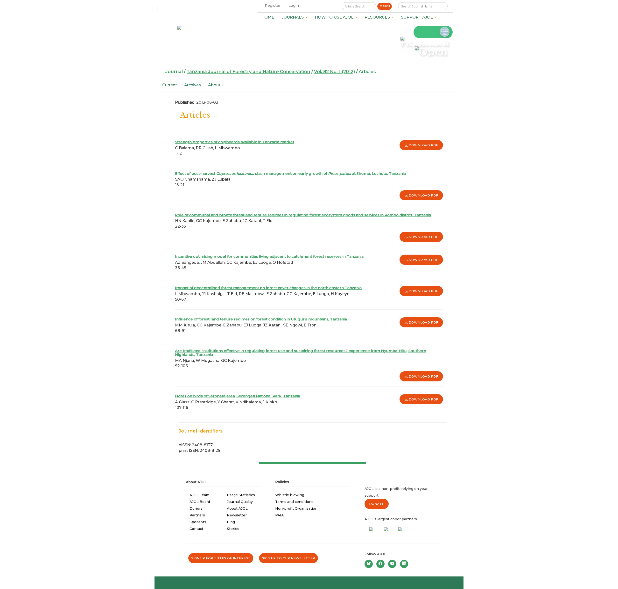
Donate (376, 504)
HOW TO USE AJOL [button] (335, 17)
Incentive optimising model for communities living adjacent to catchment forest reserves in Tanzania (269, 256)
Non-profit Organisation (296, 508)
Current (169, 85)
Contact (196, 529)
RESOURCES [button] (378, 17)
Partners (197, 515)
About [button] (214, 85)
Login (293, 5)
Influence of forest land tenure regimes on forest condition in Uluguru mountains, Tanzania (261, 319)
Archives (192, 85)
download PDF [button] (423, 145)
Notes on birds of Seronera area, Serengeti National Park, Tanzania (237, 396)
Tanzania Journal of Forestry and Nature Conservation (248, 71)
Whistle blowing (289, 495)
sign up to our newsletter (288, 558)
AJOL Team (199, 495)
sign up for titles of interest (220, 558)
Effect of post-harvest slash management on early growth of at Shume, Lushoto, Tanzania (290, 173)
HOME (267, 17)
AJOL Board (200, 502)
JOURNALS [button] (293, 17)
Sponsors (198, 522)
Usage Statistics (241, 495)
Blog (231, 522)
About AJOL (237, 508)
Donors (196, 508)
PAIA (279, 515)
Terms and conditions (294, 502)
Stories (233, 529)
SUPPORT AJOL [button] (418, 17)
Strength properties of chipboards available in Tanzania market (234, 142)
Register (273, 5)
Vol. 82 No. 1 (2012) (334, 71)
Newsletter (237, 515)
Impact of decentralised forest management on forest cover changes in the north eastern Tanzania (268, 287)
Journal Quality (240, 502)
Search (384, 6)
